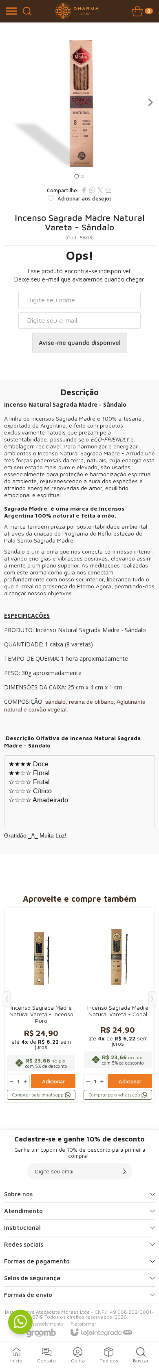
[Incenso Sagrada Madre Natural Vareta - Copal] (118, 1004)
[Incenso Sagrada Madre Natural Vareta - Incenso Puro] (41, 1004)
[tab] (76, 176)
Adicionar (53, 1081)
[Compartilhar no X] (100, 190)
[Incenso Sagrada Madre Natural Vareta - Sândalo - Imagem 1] (79, 102)
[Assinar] (124, 1171)
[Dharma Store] (77, 11)
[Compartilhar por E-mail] (108, 190)
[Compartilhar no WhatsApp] (92, 190)
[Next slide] (150, 102)
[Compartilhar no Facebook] (84, 190)
